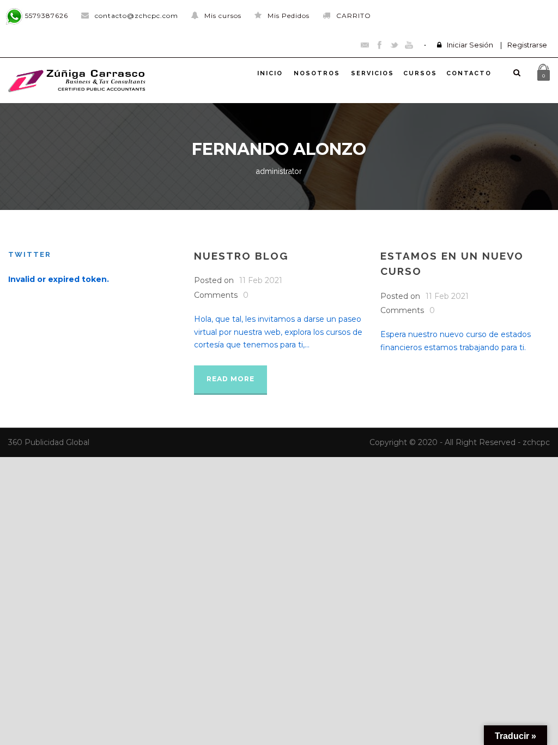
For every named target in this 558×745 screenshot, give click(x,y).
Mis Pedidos (289, 15)
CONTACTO (469, 73)
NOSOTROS (317, 73)
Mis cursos (222, 15)
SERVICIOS (372, 73)
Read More (230, 379)
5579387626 (45, 15)
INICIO (270, 73)
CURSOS (420, 73)
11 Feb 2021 (260, 280)
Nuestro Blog (241, 256)
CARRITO (353, 15)
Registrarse (527, 44)
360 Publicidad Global (48, 442)
